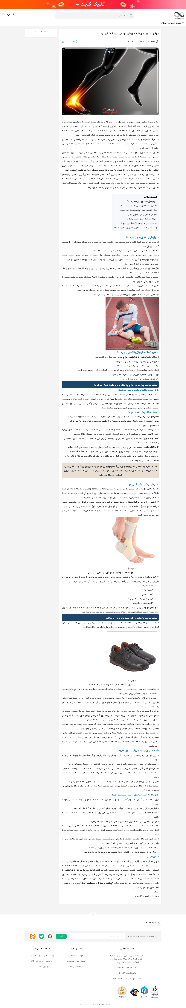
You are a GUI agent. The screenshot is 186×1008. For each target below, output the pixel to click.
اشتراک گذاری (68, 41)
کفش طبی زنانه (71, 825)
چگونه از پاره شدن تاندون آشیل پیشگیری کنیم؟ (135, 227)
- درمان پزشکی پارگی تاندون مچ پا (142, 219)
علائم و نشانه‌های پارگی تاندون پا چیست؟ (138, 205)
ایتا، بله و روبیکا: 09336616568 (127, 978)
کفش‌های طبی (152, 627)
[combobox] (93, 15)
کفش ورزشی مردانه (76, 830)
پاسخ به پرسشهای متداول (42, 955)
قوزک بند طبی (103, 572)
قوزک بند (82, 502)
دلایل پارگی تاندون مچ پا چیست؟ (142, 201)
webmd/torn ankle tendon (146, 896)
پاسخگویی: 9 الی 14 (127, 973)
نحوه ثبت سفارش (76, 955)
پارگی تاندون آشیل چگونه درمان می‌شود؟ (138, 210)
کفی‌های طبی (127, 627)
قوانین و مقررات (42, 966)
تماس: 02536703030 (127, 967)
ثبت (61, 936)
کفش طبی (103, 685)
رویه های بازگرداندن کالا (41, 961)
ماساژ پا (148, 590)
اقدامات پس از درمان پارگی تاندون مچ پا (139, 223)
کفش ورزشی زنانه (96, 830)
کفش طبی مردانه (150, 830)
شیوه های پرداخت (76, 966)
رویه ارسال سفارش (76, 961)
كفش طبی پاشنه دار (99, 768)
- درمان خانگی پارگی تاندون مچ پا (142, 214)
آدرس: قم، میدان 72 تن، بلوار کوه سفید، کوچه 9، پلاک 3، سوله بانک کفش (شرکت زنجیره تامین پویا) (127, 959)
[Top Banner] (93, 4)
